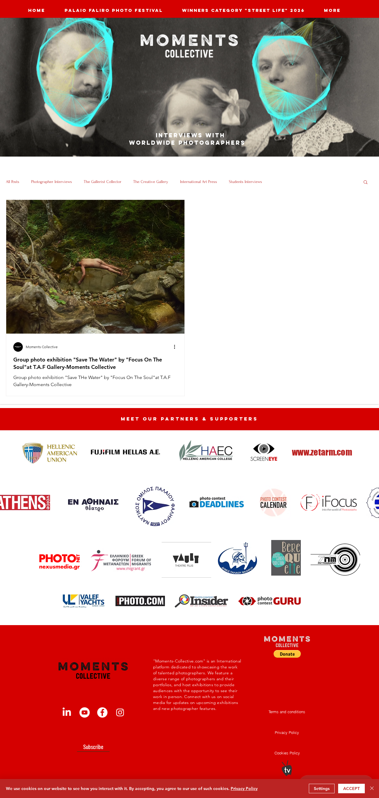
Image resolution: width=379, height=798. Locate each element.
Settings (322, 788)
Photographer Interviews (51, 181)
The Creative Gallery (150, 181)
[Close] (371, 788)
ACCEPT (351, 788)
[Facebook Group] (102, 712)
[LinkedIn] (67, 712)
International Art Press (198, 181)
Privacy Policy (244, 788)
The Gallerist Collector (102, 181)
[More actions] (176, 347)
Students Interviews (245, 181)
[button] (365, 182)
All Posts (12, 181)
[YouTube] (84, 712)
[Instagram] (120, 712)
